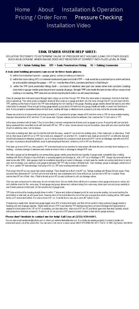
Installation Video (69, 25)
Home (22, 9)
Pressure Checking (98, 17)
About (46, 9)
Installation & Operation (92, 9)
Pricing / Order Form (41, 17)
